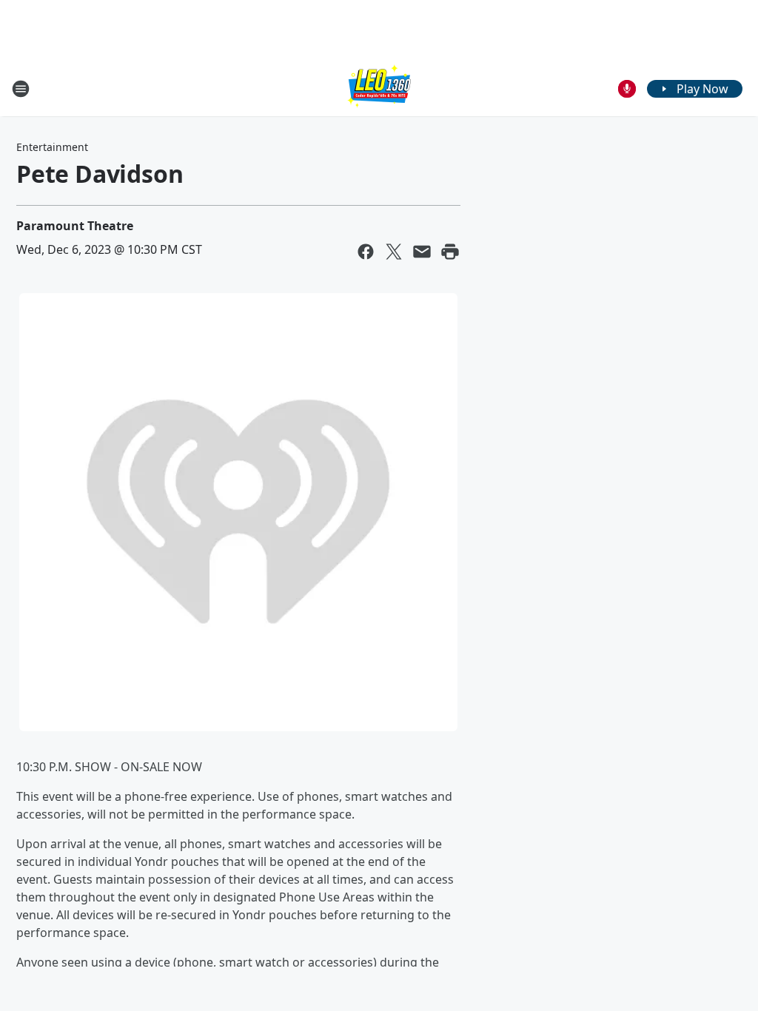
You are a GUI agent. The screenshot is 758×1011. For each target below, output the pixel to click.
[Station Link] (379, 88)
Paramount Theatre (74, 226)
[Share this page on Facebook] (365, 251)
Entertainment (52, 147)
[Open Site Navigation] (21, 89)
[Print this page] (450, 251)
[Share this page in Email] (422, 251)
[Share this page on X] (393, 251)
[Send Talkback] (627, 89)
